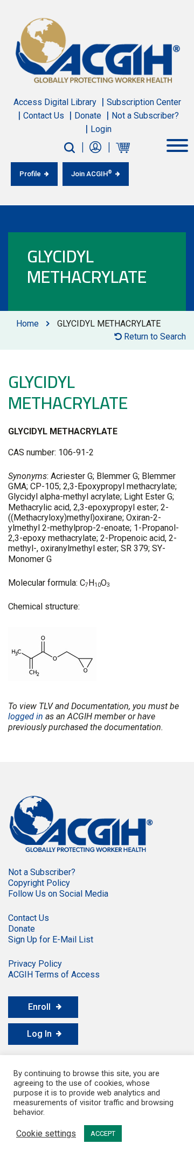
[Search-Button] (69, 147)
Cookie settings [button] (46, 1134)
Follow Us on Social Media (58, 894)
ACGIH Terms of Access (54, 974)
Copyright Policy (39, 883)
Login (101, 129)
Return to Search (154, 336)
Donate (87, 115)
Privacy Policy (35, 964)
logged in (25, 716)
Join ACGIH (91, 173)
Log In (39, 1034)
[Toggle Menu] (177, 145)
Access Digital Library (54, 102)
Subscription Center (144, 102)
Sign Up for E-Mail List (50, 939)
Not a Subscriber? (145, 115)
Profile (30, 174)
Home (27, 323)
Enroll (39, 1007)
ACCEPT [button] (103, 1133)
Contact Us (43, 115)
